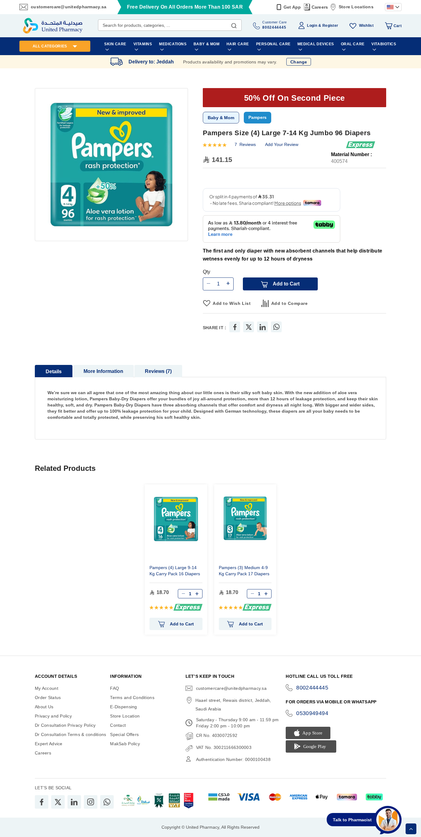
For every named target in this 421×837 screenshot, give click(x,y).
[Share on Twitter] (249, 326)
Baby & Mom (221, 117)
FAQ (114, 688)
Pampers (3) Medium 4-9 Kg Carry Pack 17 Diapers (244, 570)
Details (54, 371)
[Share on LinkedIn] (263, 326)
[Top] (411, 828)
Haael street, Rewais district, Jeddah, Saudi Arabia (233, 704)
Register (330, 25)
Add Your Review (281, 144)
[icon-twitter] (58, 802)
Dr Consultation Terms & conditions (70, 734)
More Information (103, 371)
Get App (292, 7)
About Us (44, 706)
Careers (320, 7)
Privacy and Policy (53, 716)
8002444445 (312, 688)
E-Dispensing (123, 706)
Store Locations (356, 6)
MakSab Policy (125, 743)
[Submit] (234, 24)
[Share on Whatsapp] (276, 326)
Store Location (125, 716)
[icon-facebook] (41, 802)
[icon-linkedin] (74, 802)
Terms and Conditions (132, 697)
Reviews (157, 371)
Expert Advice (49, 743)
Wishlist (366, 25)
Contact (118, 725)
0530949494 (312, 713)
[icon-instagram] (90, 802)
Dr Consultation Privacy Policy (65, 725)
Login (312, 25)
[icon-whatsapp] (107, 802)
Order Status (48, 697)
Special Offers (124, 734)
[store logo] (52, 26)
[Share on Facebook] (235, 326)
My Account (46, 688)
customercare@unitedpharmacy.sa (68, 6)
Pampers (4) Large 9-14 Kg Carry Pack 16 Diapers (174, 570)
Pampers (257, 117)
